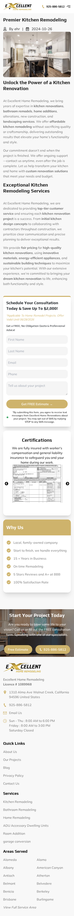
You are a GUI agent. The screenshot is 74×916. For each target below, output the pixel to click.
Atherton (43, 876)
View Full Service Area (19, 907)
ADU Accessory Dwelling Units (26, 825)
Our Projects (12, 760)
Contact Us (11, 783)
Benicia (8, 891)
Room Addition (14, 833)
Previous (6, 484)
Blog (6, 768)
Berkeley (43, 891)
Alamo (41, 860)
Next (67, 484)
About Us (10, 752)
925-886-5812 (55, 6)
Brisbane (9, 899)
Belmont (9, 883)
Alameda (10, 860)
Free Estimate (18, 649)
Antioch (8, 876)
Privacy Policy (13, 775)
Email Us (15, 713)
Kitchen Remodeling (17, 802)
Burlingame (45, 899)
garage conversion (17, 841)
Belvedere (44, 883)
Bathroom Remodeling (19, 810)
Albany (8, 868)
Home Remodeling (16, 818)
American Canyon (50, 868)
